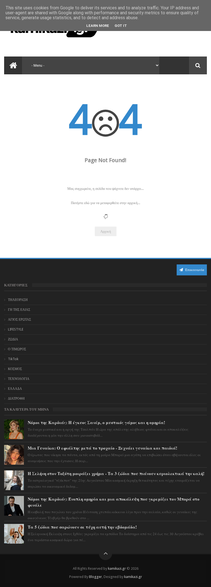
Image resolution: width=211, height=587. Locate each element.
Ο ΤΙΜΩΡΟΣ (17, 349)
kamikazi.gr (117, 568)
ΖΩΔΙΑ (13, 339)
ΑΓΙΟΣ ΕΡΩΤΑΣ (19, 319)
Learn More (97, 26)
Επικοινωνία (194, 270)
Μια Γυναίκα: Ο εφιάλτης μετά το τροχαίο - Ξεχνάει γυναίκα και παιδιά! (102, 448)
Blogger (95, 577)
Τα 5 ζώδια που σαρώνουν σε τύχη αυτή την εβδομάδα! (82, 527)
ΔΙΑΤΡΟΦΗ (16, 398)
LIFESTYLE (15, 329)
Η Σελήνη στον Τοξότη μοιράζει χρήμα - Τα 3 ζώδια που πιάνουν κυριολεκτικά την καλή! (116, 473)
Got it (121, 26)
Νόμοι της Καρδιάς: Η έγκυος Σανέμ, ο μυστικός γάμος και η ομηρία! (96, 422)
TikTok (13, 359)
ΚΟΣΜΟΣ (15, 369)
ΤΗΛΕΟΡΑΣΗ (18, 300)
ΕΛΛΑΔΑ (15, 389)
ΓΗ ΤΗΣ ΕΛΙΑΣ (19, 310)
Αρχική (105, 231)
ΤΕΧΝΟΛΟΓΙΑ (18, 379)
